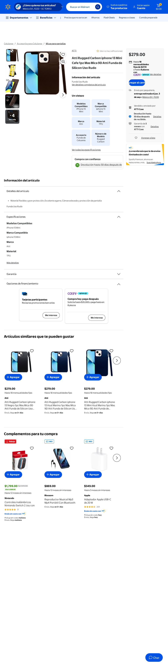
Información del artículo (22, 180)
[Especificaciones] (119, 216)
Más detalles (13, 262)
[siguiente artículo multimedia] (63, 95)
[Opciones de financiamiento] (119, 283)
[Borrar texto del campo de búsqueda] (90, 7)
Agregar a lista (148, 137)
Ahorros (95, 17)
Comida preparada (148, 17)
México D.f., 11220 (150, 97)
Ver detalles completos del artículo (89, 84)
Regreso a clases (127, 17)
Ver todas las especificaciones (86, 149)
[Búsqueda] (97, 6)
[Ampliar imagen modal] (63, 61)
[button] (117, 7)
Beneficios (46, 17)
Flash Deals (109, 17)
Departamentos (19, 17)
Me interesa (51, 315)
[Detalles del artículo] (119, 191)
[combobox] (84, 7)
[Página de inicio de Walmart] (8, 7)
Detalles (157, 116)
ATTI (74, 50)
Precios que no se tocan (75, 17)
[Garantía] (119, 274)
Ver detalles (155, 74)
